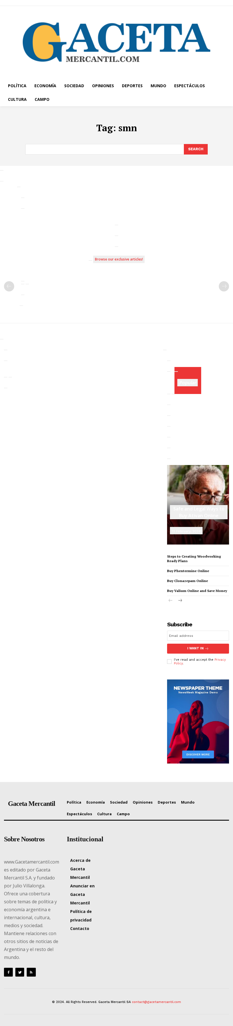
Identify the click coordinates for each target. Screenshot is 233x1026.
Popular (187, 382)
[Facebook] (8, 972)
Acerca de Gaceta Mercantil (80, 869)
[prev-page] (9, 286)
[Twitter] (19, 972)
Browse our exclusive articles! (119, 259)
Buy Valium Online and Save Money (197, 591)
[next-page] (179, 600)
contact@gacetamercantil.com (156, 1002)
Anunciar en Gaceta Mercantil (82, 894)
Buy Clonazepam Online (187, 581)
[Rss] (31, 972)
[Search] (1, 170)
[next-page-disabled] (224, 286)
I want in (195, 648)
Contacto (79, 928)
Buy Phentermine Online (188, 571)
